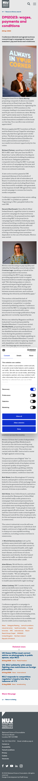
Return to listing (10, 699)
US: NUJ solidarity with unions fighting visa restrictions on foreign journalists (19, 667)
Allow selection (19, 423)
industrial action (7, 628)
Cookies (4, 756)
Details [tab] (19, 355)
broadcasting (21, 684)
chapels (30, 628)
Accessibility (6, 747)
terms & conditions (27, 625)
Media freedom (22, 660)
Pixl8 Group (24, 777)
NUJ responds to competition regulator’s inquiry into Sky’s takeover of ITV (16, 679)
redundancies (18, 631)
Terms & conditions (8, 750)
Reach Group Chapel (8, 633)
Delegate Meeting (13, 625)
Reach (27, 631)
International (21, 672)
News (4, 625)
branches (5, 631)
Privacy (4, 753)
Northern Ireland (20, 636)
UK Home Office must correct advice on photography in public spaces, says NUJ (17, 655)
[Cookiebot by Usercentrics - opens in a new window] (27, 350)
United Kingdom (7, 636)
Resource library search (13, 12)
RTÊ (11, 631)
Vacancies (5, 759)
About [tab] (31, 355)
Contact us (5, 744)
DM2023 (20, 633)
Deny (19, 429)
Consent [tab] (7, 355)
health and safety (20, 628)
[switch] (33, 395)
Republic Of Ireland (8, 638)
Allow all (19, 416)
